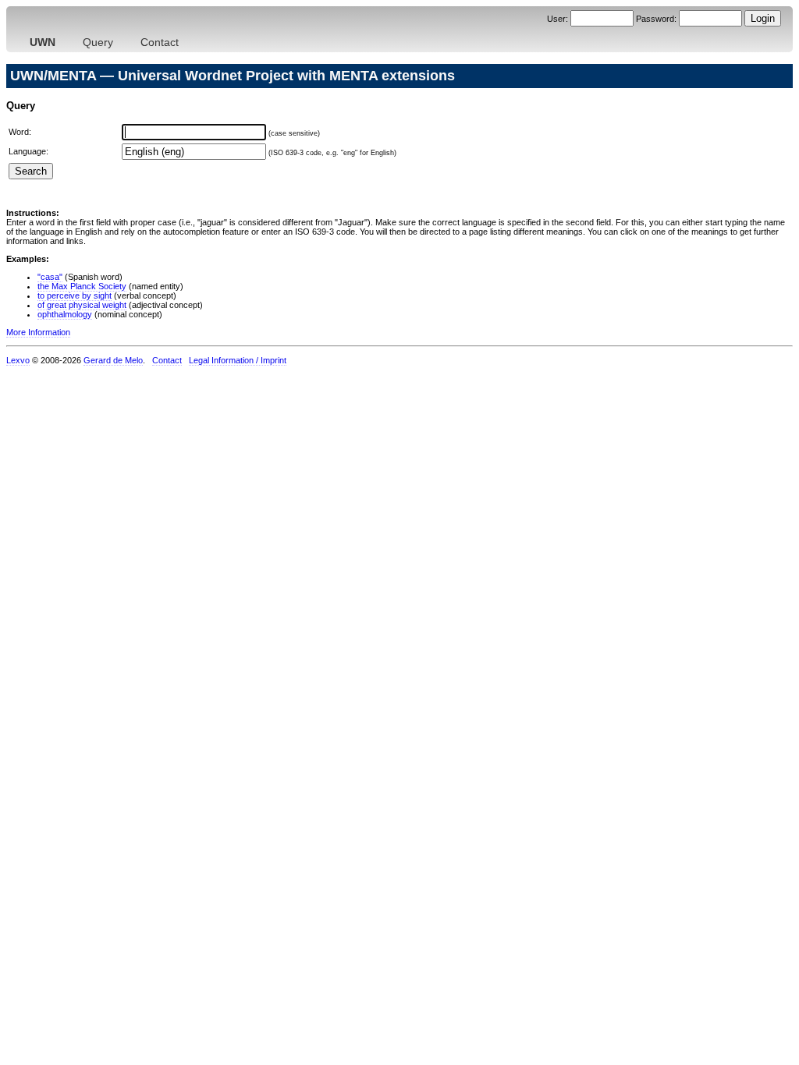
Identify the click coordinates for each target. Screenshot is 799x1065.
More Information (38, 332)
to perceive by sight (74, 295)
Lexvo (18, 360)
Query (98, 42)
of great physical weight (81, 305)
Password (655, 18)
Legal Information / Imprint (237, 360)
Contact (159, 42)
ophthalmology (64, 314)
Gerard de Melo (113, 360)
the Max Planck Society (81, 286)
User (556, 18)
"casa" (49, 276)
